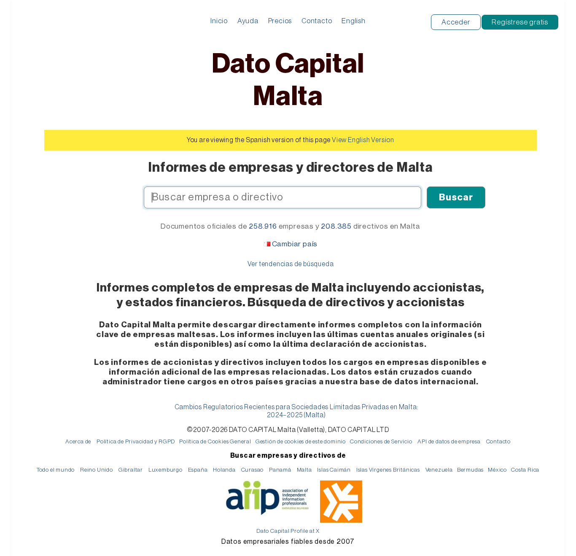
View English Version (363, 140)
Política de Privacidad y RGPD (136, 441)
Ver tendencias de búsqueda (291, 264)
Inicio (219, 20)
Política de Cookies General (215, 441)
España (198, 469)
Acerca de (78, 441)
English (354, 20)
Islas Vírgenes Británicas (388, 469)
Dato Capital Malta (288, 80)
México (497, 469)
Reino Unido (96, 469)
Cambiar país (295, 244)
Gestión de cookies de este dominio (301, 441)
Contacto (316, 20)
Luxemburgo (165, 469)
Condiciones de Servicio (381, 441)
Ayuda (247, 20)
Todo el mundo (56, 469)
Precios (280, 20)
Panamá (280, 469)
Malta (304, 469)
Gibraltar (130, 469)
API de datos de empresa (448, 441)
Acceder (455, 22)
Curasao (252, 469)
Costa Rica (525, 469)
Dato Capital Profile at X (288, 531)
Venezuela (439, 469)
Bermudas (470, 469)
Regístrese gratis (520, 22)
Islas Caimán (334, 469)
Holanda (224, 469)
